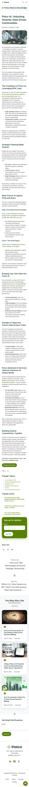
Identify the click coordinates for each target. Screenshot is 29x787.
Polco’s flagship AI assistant (15, 213)
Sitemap (14, 782)
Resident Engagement (12, 482)
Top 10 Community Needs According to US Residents (12, 513)
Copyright (21, 779)
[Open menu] (26, 2)
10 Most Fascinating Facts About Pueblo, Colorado (14, 506)
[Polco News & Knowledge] (14, 575)
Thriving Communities (12, 489)
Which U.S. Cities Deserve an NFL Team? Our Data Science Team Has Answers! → (14, 587)
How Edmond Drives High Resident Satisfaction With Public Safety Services (14, 499)
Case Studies (10, 480)
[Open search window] (23, 2)
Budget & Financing (12, 486)
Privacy (14, 779)
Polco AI (4, 64)
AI (8, 471)
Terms (7, 779)
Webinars (9, 484)
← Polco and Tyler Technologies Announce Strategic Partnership (15, 566)
